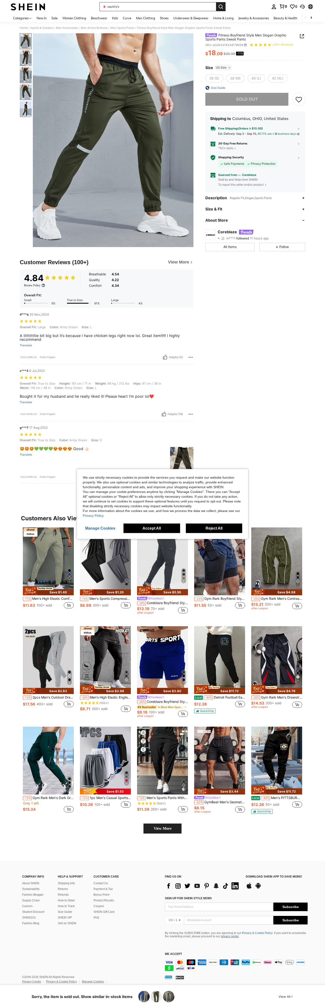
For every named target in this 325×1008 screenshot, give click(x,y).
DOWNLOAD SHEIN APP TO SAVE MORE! (274, 876)
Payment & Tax (103, 889)
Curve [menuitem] (127, 18)
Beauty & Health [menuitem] (285, 18)
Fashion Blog (30, 923)
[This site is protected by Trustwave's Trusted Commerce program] (168, 977)
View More (163, 828)
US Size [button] (221, 67)
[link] (283, 6)
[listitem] (48, 573)
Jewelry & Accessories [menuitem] (253, 18)
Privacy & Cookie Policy (257, 933)
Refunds (63, 894)
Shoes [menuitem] (164, 18)
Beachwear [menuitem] (99, 18)
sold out (247, 99)
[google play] (258, 888)
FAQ (96, 917)
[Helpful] (165, 357)
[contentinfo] (236, 965)
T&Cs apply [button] (226, 148)
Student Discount (33, 912)
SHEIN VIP (65, 917)
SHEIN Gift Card (104, 912)
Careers (27, 906)
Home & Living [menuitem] (223, 18)
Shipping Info (66, 883)
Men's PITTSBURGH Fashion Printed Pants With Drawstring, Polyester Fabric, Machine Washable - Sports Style (277, 798)
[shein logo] (28, 6)
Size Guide (65, 912)
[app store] (249, 888)
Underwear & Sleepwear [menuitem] (190, 18)
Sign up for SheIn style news (188, 898)
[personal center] (274, 7)
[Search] (221, 6)
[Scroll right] (311, 18)
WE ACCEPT (173, 954)
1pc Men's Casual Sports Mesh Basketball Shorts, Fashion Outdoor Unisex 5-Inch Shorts (106, 798)
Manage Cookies (93, 981)
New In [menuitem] (42, 18)
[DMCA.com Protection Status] (180, 977)
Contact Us (101, 883)
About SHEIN (30, 883)
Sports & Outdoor (41, 28)
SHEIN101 (29, 917)
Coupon (99, 906)
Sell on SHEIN (67, 923)
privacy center (230, 936)
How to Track (66, 906)
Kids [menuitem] (115, 18)
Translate (26, 345)
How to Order (66, 900)
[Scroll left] (305, 18)
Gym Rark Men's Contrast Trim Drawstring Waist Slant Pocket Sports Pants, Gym (277, 599)
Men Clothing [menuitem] (145, 18)
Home (24, 28)
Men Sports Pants (122, 28)
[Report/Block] (190, 357)
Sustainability (30, 889)
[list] (203, 885)
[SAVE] (298, 99)
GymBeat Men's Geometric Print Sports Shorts (220, 802)
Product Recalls (104, 900)
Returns (63, 889)
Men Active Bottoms (94, 28)
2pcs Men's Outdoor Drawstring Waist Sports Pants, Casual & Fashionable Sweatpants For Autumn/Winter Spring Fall (49, 697)
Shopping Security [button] (231, 157)
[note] (48, 590)
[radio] (214, 78)
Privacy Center (31, 981)
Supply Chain (31, 900)
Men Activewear (67, 28)
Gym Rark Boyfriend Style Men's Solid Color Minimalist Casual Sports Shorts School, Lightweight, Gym (220, 599)
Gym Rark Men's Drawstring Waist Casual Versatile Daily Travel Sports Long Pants (277, 697)
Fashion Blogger (33, 894)
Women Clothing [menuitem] (74, 18)
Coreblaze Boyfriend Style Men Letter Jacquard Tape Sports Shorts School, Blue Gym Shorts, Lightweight (163, 702)
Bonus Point (101, 894)
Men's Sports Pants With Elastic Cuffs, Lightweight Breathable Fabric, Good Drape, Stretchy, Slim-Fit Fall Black (163, 798)
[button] (302, 7)
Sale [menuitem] (54, 18)
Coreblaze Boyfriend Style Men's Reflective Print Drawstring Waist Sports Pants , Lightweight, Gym (163, 603)
